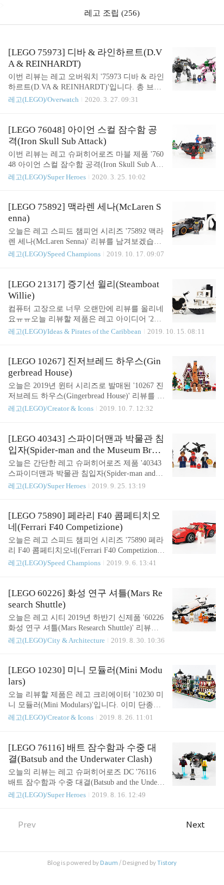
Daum (109, 863)
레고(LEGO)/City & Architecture (56, 640)
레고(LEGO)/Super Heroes (47, 177)
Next (195, 824)
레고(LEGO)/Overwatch (43, 99)
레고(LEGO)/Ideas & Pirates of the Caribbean (74, 331)
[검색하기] (210, 12)
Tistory (167, 863)
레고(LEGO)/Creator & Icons (51, 408)
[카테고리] (13, 12)
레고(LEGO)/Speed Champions (54, 254)
